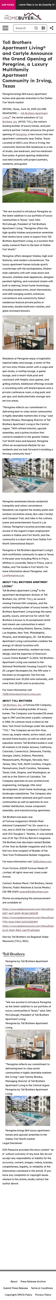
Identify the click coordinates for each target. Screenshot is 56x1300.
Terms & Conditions (42, 1288)
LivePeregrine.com (13, 575)
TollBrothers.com (41, 861)
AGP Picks (8, 4)
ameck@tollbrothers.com (34, 891)
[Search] (36, 28)
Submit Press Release (15, 1288)
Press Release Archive (33, 1281)
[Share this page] (51, 28)
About (13, 1281)
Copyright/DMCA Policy (18, 1294)
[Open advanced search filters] (43, 28)
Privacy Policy (43, 1294)
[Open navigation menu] (5, 28)
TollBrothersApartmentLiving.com (21, 694)
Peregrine (21, 134)
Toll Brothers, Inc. (12, 704)
